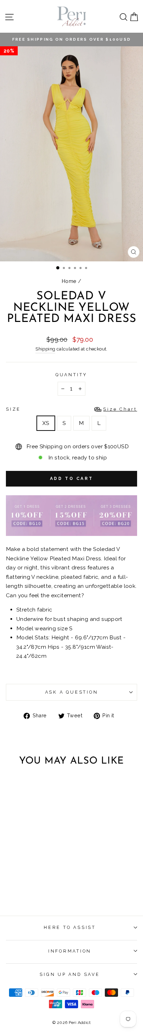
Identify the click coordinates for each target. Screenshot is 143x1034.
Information (69, 951)
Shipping (45, 349)
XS (45, 423)
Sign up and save (70, 974)
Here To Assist (70, 927)
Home (69, 281)
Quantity (71, 374)
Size (71, 409)
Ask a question (71, 692)
